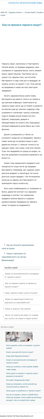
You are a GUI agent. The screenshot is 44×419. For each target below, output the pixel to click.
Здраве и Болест (15, 12)
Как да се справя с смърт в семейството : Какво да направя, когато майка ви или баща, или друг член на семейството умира (24, 397)
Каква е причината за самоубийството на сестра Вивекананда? (14, 256)
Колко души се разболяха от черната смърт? (23, 391)
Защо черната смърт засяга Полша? (21, 293)
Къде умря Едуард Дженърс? (17, 356)
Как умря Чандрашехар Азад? (18, 380)
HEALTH (4, 12)
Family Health (30, 12)
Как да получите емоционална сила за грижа (18, 246)
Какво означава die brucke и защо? (19, 352)
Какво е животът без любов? (18, 309)
